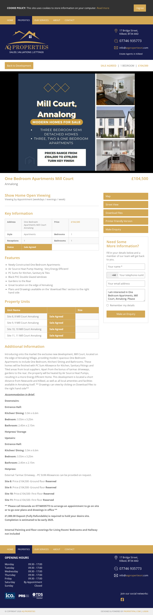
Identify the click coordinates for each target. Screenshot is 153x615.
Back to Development (19, 65)
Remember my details (122, 305)
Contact (69, 20)
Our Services (41, 20)
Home (10, 20)
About (56, 20)
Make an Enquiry (126, 314)
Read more (103, 8)
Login (145, 611)
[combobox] (112, 275)
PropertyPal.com (132, 611)
